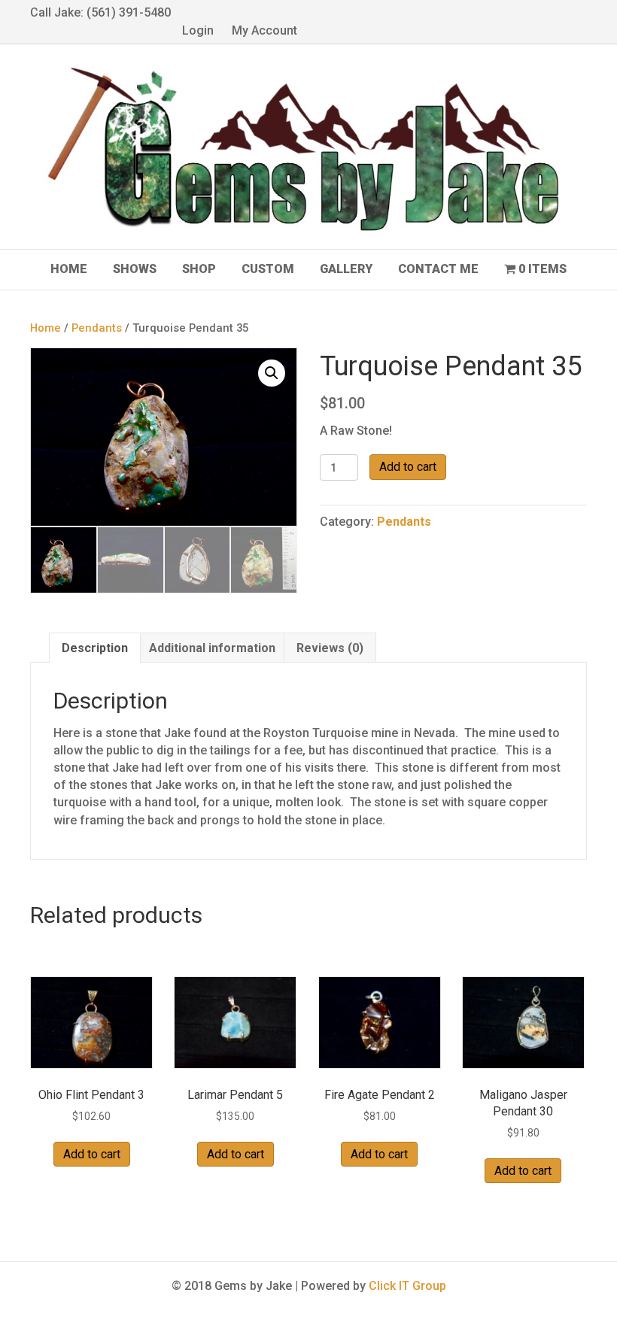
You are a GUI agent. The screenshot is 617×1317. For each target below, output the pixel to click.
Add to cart (407, 467)
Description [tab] (95, 648)
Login (198, 30)
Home (68, 269)
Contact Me (438, 269)
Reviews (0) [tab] (329, 648)
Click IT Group (407, 1286)
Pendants (96, 328)
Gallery (346, 269)
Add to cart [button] (91, 1154)
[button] (271, 373)
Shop (199, 269)
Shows (135, 269)
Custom (268, 269)
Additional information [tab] (212, 648)
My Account (264, 30)
